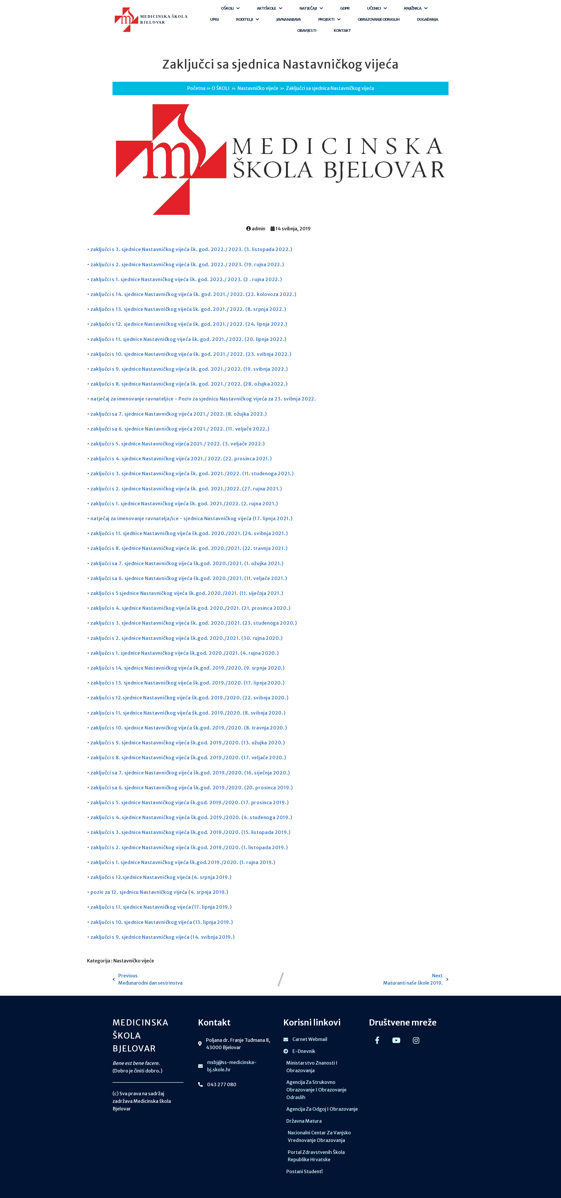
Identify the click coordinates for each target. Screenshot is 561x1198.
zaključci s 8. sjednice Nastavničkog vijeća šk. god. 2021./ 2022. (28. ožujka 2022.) (189, 384)
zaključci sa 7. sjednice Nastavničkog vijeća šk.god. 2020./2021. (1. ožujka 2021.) (187, 563)
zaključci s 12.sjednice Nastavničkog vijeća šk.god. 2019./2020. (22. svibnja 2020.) (189, 698)
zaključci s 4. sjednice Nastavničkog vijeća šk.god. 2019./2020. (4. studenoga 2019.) (191, 817)
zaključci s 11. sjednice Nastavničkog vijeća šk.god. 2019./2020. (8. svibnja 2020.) (188, 713)
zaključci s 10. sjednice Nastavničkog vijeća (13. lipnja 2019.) (162, 922)
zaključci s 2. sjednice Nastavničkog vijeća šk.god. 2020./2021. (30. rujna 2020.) (187, 638)
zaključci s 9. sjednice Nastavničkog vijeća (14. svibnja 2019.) (163, 937)
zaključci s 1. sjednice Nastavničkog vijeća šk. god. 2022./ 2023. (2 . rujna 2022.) (186, 279)
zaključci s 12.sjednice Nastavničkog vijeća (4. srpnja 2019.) (161, 877)
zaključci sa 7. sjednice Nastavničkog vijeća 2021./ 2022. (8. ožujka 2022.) (179, 414)
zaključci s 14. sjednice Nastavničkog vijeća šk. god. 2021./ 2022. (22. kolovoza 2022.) (193, 294)
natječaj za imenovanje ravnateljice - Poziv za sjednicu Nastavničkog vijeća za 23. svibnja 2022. (203, 399)
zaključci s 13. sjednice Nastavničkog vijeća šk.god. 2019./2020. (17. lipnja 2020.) (188, 683)
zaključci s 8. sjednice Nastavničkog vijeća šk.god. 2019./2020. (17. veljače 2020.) (188, 757)
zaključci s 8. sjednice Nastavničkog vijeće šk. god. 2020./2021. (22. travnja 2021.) (189, 548)
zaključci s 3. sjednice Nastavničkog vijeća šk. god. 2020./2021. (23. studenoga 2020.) (194, 623)
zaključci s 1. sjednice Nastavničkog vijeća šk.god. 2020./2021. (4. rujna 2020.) (185, 653)
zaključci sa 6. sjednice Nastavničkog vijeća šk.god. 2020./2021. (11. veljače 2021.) (189, 578)
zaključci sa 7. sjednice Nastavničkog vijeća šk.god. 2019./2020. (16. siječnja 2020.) (190, 773)
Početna (196, 88)
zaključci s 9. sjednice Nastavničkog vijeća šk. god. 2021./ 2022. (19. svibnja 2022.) (189, 369)
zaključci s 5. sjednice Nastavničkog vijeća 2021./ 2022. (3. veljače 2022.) (178, 444)
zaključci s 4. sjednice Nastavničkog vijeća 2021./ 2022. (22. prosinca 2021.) (181, 459)
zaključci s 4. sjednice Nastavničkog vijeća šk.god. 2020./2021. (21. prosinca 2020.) (190, 608)
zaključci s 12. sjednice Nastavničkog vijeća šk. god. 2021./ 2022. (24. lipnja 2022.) (189, 324)
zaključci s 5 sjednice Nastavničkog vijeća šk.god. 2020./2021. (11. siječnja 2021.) (187, 593)
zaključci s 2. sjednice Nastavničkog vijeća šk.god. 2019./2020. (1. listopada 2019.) (189, 847)
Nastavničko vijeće (258, 88)
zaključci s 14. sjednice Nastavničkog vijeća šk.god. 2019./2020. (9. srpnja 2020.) (188, 668)
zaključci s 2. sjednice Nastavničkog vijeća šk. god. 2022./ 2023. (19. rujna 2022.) (187, 264)
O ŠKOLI (221, 88)
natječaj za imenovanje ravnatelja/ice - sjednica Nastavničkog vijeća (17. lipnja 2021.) (191, 518)
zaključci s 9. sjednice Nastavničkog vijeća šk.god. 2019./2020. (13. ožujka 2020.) (188, 743)
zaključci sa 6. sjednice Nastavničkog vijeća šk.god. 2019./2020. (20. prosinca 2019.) (192, 787)
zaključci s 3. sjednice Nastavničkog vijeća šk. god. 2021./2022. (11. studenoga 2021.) (192, 473)
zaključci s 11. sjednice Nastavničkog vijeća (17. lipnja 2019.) (161, 907)
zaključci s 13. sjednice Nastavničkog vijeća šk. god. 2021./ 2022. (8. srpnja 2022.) (188, 309)
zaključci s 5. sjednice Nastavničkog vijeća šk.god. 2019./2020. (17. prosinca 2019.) (190, 802)
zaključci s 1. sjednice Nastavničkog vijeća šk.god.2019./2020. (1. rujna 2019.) (183, 862)
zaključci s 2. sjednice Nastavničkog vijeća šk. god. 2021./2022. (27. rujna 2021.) (186, 489)
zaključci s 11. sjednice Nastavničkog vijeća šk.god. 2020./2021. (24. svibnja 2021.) (189, 533)
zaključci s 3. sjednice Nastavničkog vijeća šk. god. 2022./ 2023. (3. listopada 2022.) (191, 249)
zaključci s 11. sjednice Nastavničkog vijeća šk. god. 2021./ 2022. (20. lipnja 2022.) (189, 339)
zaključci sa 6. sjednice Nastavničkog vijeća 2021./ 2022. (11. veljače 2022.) (180, 429)
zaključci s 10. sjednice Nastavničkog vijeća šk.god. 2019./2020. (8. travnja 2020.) (189, 728)
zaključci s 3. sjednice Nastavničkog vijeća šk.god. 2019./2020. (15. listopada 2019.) (191, 832)
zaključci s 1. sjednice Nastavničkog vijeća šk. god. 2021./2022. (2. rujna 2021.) (184, 503)
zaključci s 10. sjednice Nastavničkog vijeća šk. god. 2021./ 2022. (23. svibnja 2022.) (191, 354)
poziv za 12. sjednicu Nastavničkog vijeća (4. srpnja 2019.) (159, 892)
